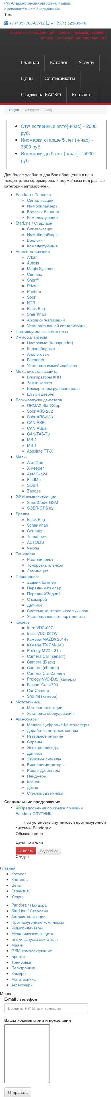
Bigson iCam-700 (42, 684)
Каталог (58, 62)
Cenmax (34, 274)
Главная (30, 62)
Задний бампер (41, 582)
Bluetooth (35, 360)
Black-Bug (36, 308)
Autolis (33, 263)
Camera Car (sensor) (46, 656)
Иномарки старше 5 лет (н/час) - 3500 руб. (57, 143)
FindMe (34, 479)
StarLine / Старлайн (34, 223)
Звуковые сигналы (44, 759)
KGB (31, 303)
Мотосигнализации (44, 707)
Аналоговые (38, 354)
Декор (32, 787)
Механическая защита (36, 371)
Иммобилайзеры (42, 206)
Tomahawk (37, 536)
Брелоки (35, 240)
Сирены (34, 741)
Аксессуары (27, 719)
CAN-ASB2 (37, 428)
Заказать (25, 850)
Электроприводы (43, 747)
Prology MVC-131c (44, 650)
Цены (27, 78)
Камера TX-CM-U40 (45, 645)
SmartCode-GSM (42, 502)
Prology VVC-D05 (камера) (51, 679)
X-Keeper (35, 468)
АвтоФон (35, 462)
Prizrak (33, 285)
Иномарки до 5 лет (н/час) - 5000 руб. (57, 157)
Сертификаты (59, 78)
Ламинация (37, 570)
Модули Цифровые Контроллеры (58, 724)
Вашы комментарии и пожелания (37, 1020)
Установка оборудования (50, 713)
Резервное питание (45, 736)
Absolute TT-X (40, 451)
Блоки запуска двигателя (39, 399)
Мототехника (28, 702)
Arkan (32, 257)
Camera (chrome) (43, 667)
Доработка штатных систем (52, 730)
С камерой (37, 599)
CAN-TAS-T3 (38, 434)
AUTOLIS (35, 542)
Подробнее (49, 850)
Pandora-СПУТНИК (33, 813)
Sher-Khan (36, 314)
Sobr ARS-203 (40, 417)
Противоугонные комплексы (42, 331)
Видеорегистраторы (45, 764)
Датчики (34, 605)
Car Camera (38, 690)
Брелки (22, 513)
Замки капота (39, 382)
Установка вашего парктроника (56, 616)
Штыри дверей (40, 394)
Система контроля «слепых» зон (57, 610)
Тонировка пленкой (45, 565)
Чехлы (33, 548)
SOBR (32, 485)
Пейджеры (37, 776)
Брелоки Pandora (43, 211)
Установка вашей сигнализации (56, 325)
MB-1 (32, 445)
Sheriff (32, 280)
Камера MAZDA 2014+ (48, 639)
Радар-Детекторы (43, 770)
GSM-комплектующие (36, 496)
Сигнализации (40, 200)
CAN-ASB (35, 422)
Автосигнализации (33, 251)
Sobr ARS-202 (40, 411)
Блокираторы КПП (44, 377)
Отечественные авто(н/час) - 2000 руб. (58, 129)
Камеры (23, 622)
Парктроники (28, 576)
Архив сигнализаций (46, 320)
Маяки (22, 456)
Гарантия (20, 891)
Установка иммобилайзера (52, 365)
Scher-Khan (37, 525)
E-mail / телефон (20, 999)
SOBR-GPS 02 (40, 508)
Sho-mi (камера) (42, 696)
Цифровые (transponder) (50, 342)
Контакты (82, 94)
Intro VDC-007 (40, 627)
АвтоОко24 (37, 474)
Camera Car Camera (46, 673)
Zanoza (34, 491)
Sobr (31, 297)
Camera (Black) (41, 662)
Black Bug (36, 519)
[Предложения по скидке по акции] (49, 807)
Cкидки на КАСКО (41, 94)
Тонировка (25, 553)
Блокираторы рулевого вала (53, 388)
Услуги (86, 62)
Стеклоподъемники (45, 793)
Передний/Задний (44, 593)
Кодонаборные (41, 348)
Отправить (18, 1092)
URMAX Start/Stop (43, 405)
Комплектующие (42, 217)
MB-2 (32, 439)
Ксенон (33, 781)
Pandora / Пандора (33, 194)
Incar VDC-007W (42, 633)
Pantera (34, 291)
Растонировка (40, 559)
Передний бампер (44, 588)
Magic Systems (40, 268)
